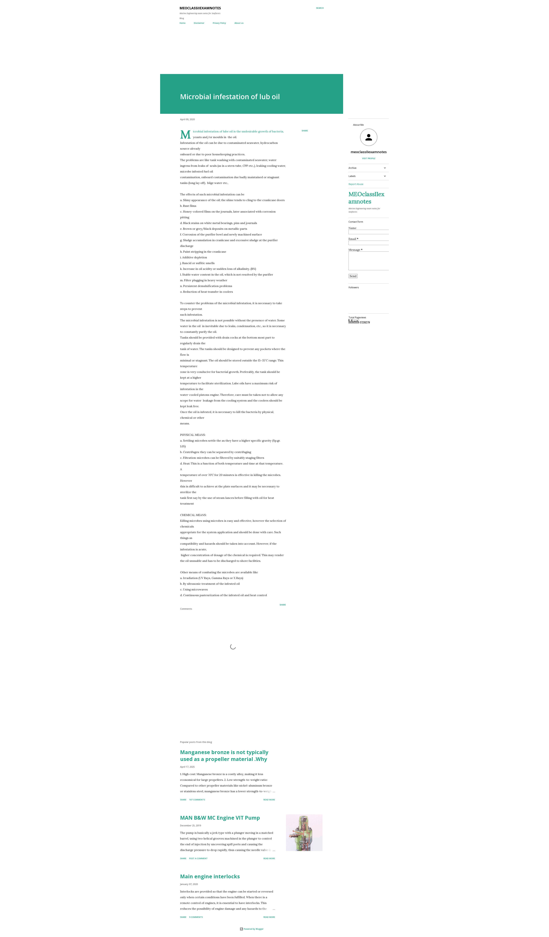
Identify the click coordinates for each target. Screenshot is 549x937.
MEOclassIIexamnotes (200, 8)
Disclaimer (199, 23)
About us (238, 23)
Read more (269, 799)
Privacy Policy (219, 23)
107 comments (197, 799)
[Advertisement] (252, 48)
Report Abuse (356, 184)
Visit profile (368, 158)
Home (182, 23)
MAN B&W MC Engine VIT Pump (220, 817)
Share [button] (305, 130)
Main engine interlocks (210, 876)
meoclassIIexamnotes (369, 151)
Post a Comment (198, 858)
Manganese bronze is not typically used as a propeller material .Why (224, 756)
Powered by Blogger (253, 929)
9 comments (196, 917)
